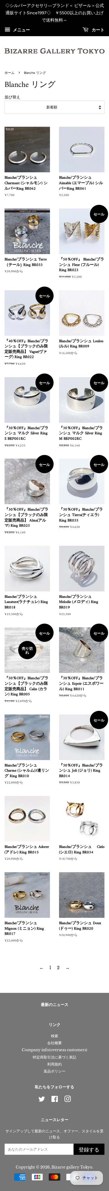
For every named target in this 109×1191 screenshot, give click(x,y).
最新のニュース (54, 1004)
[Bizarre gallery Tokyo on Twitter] (41, 1100)
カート (97, 30)
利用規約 (54, 1064)
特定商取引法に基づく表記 (54, 1057)
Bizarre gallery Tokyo (71, 1167)
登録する (89, 1150)
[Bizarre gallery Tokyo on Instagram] (67, 1100)
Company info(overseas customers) (54, 1050)
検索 (54, 1036)
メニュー (21, 30)
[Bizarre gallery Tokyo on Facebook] (54, 1100)
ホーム (10, 73)
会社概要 (54, 1043)
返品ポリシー (54, 1071)
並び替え (12, 97)
